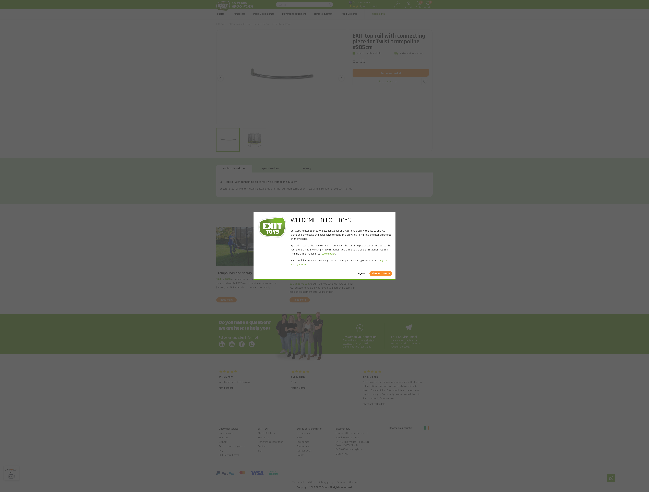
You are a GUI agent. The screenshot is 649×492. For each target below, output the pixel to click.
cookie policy (328, 254)
